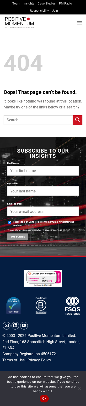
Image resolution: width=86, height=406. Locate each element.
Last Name (12, 183)
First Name (13, 163)
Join (55, 10)
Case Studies (47, 3)
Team (16, 3)
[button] (79, 22)
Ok (44, 398)
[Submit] (77, 120)
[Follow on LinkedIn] (15, 326)
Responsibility (39, 10)
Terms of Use (13, 360)
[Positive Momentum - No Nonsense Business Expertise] (38, 22)
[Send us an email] (7, 326)
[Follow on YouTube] (24, 326)
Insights (28, 3)
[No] (79, 390)
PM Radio (65, 3)
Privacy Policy (62, 230)
